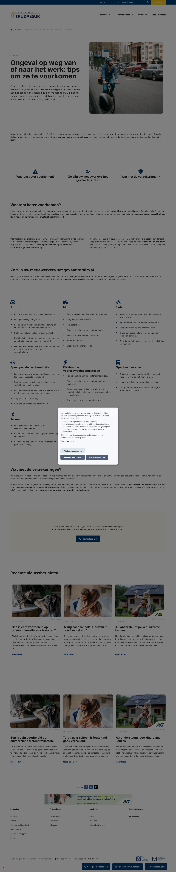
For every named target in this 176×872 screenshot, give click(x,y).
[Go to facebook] (86, 787)
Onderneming (55, 816)
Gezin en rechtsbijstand (19, 825)
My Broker (159, 2)
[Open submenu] (110, 14)
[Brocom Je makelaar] (141, 859)
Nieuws (131, 2)
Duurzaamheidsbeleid (77, 859)
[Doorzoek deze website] (148, 2)
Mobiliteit (13, 816)
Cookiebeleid (62, 859)
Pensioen (13, 838)
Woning (13, 821)
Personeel (54, 821)
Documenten (121, 2)
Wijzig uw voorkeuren (73, 451)
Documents (93, 821)
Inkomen (53, 825)
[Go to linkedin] (91, 787)
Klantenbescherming (97, 825)
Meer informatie (67, 441)
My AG (102, 2)
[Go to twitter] (96, 787)
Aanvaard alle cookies (73, 457)
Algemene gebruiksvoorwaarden (23, 859)
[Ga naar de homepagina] (34, 15)
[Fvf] (157, 859)
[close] (113, 412)
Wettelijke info (93, 859)
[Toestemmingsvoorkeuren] (9, 867)
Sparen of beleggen (18, 834)
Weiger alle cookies (97, 457)
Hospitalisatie (15, 829)
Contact (92, 816)
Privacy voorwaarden (46, 859)
